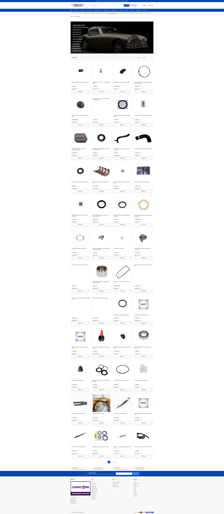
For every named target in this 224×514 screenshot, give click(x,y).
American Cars (106, 10)
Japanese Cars (114, 10)
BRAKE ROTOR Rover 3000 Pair (98, 413)
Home (72, 10)
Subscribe (135, 473)
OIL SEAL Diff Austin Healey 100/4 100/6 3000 (80, 181)
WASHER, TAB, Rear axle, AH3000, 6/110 (79, 248)
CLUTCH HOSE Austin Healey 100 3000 (142, 314)
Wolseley (135, 495)
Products (82, 10)
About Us (132, 10)
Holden (135, 489)
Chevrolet (135, 486)
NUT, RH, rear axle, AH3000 (118, 248)
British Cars (89, 10)
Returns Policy (115, 485)
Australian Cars (97, 10)
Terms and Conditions (117, 482)
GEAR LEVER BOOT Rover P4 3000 (78, 380)
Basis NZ (74, 512)
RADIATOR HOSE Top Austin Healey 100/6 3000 (143, 148)
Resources (138, 10)
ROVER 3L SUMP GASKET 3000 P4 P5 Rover (101, 298)
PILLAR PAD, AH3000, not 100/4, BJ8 (78, 413)
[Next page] (115, 462)
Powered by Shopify (80, 512)
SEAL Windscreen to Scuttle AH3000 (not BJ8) (143, 446)
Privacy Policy (115, 483)
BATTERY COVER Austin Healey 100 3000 (142, 181)
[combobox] (109, 5)
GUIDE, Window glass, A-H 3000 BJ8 (141, 380)
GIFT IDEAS (76, 10)
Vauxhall (135, 494)
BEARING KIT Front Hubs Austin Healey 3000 (101, 446)
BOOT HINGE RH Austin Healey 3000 (78, 446)
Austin (135, 482)
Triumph (135, 492)
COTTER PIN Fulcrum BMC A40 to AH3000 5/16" (143, 115)
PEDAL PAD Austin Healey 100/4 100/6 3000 (122, 82)
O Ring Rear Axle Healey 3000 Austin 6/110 (121, 380)
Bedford (135, 485)
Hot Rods (121, 10)
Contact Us (145, 10)
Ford (134, 488)
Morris (135, 491)
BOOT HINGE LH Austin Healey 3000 (120, 413)
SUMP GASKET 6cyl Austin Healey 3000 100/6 (122, 281)
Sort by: (138, 57)
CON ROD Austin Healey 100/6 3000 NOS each (80, 264)
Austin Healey (136, 483)
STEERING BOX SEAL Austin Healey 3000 (121, 314)
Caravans (127, 10)
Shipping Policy (116, 486)
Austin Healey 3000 (77, 16)
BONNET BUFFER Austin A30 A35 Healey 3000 (80, 82)
